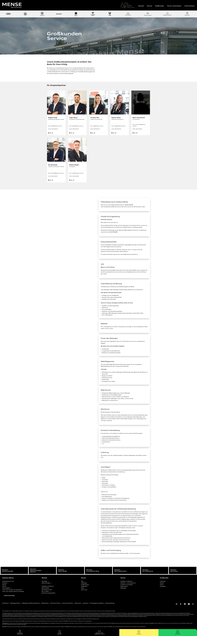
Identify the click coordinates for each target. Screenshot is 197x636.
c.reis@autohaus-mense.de (97, 125)
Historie (4, 586)
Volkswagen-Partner (15, 603)
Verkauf (141, 6)
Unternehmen (189, 6)
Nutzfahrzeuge (85, 584)
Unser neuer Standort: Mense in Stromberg (13, 591)
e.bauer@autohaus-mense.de (77, 125)
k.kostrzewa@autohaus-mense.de (57, 173)
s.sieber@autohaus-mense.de (119, 125)
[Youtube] (189, 604)
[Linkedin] (184, 604)
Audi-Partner (5, 603)
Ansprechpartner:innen (8, 581)
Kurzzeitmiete (105, 349)
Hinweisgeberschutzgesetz (97, 603)
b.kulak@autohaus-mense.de (56, 125)
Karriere (4, 584)
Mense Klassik (45, 587)
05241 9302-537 (55, 176)
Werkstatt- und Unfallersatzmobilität (111, 352)
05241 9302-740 (55, 128)
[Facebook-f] (180, 604)
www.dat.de (136, 616)
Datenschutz (78, 603)
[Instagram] (176, 604)
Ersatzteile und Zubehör (127, 584)
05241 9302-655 (139, 128)
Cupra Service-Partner (67, 603)
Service (149, 6)
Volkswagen (84, 583)
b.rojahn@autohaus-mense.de (77, 173)
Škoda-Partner (45, 603)
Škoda (82, 588)
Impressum (85, 603)
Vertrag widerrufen (110, 603)
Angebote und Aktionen (48, 586)
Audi (82, 581)
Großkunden (159, 6)
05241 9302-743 (118, 128)
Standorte (4, 583)
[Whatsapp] (193, 604)
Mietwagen (123, 588)
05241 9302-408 (76, 176)
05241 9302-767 (97, 128)
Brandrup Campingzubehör (48, 593)
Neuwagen (44, 581)
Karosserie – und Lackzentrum (128, 583)
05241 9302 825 (76, 128)
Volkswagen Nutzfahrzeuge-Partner (31, 603)
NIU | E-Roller (45, 591)
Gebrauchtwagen (46, 583)
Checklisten (163, 586)
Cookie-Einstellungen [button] (9, 595)
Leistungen (163, 581)
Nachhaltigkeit (6, 588)
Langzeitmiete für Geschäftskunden (111, 350)
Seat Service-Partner (55, 603)
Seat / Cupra (84, 589)
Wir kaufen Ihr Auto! (47, 589)
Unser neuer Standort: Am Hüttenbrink (12, 589)
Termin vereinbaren (174, 6)
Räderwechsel (124, 586)
